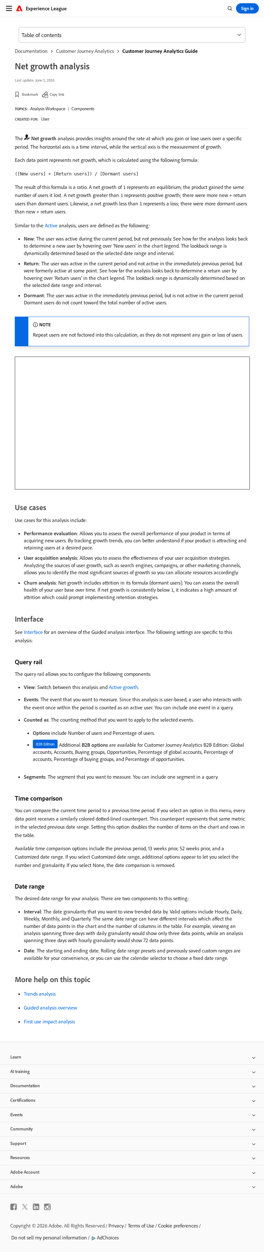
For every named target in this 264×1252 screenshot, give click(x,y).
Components (82, 109)
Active (51, 225)
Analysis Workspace (47, 109)
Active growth (123, 687)
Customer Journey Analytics (85, 51)
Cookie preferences (178, 1225)
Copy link (57, 94)
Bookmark (30, 94)
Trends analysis (40, 994)
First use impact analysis (49, 1021)
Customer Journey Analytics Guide (160, 51)
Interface (33, 632)
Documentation (31, 51)
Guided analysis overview (50, 1007)
